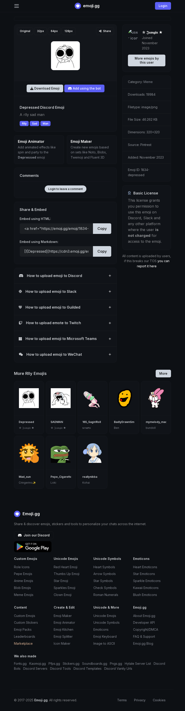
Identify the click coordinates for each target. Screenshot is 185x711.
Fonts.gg (20, 663)
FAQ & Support (144, 636)
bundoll (151, 427)
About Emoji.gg (144, 616)
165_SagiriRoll (91, 422)
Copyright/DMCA (145, 629)
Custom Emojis (24, 616)
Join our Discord (36, 535)
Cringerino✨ (27, 482)
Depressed (26, 422)
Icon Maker (62, 643)
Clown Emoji (63, 595)
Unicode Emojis (104, 616)
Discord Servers (35, 668)
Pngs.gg (116, 663)
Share (106, 31)
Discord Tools (60, 668)
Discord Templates (88, 668)
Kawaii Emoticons (146, 588)
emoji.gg (90, 5)
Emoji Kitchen (63, 629)
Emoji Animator (64, 622)
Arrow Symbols (104, 574)
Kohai (86, 482)
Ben (116, 427)
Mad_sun (25, 476)
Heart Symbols (104, 567)
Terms (122, 700)
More (163, 373)
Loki (53, 482)
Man (45, 123)
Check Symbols (105, 588)
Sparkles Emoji (64, 588)
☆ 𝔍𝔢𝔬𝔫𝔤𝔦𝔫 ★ (152, 32)
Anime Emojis (23, 581)
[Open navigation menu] (16, 6)
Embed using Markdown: (39, 242)
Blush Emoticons (145, 595)
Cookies (159, 700)
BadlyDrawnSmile (125, 422)
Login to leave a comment (65, 189)
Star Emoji (61, 581)
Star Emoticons (144, 574)
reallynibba (89, 476)
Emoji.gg (30, 513)
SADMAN (57, 422)
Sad (34, 123)
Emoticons (101, 629)
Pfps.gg (54, 663)
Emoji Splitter (63, 636)
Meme (148, 82)
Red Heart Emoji (65, 567)
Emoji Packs (23, 629)
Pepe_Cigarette (61, 476)
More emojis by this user (147, 60)
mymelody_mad (156, 422)
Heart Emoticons (145, 567)
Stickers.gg (71, 663)
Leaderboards (24, 636)
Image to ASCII (104, 643)
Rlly (24, 123)
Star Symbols (103, 581)
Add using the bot (86, 88)
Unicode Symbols (106, 622)
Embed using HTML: (35, 219)
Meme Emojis (23, 595)
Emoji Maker (63, 616)
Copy (102, 228)
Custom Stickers (26, 622)
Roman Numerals (105, 595)
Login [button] (163, 6)
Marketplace (23, 643)
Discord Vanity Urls (118, 668)
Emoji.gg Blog (143, 643)
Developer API (144, 622)
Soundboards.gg (94, 663)
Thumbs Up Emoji (66, 574)
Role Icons (22, 567)
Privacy (140, 700)
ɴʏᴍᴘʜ (86, 427)
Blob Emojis (22, 588)
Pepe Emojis (23, 574)
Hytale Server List (138, 663)
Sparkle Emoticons (147, 581)
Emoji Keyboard (105, 636)
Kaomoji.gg (37, 663)
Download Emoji (46, 88)
